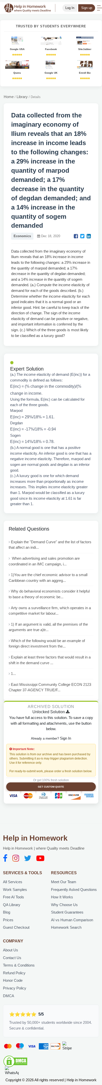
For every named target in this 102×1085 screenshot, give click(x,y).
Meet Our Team (63, 882)
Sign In (65, 738)
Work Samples (15, 889)
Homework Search (66, 927)
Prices (8, 920)
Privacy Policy (14, 988)
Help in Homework (35, 838)
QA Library (11, 905)
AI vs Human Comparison (72, 920)
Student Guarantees (67, 912)
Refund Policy (14, 973)
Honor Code (13, 980)
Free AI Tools (13, 897)
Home (9, 97)
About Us (10, 950)
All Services (12, 882)
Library (22, 97)
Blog (6, 912)
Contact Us (12, 958)
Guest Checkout (16, 927)
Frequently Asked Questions (74, 889)
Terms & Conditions (19, 965)
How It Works (62, 897)
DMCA (8, 996)
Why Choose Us (64, 905)
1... (13, 673)
